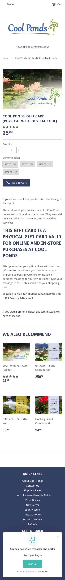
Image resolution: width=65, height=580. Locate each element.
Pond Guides (32, 500)
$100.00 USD (44, 164)
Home (5, 58)
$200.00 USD (11, 172)
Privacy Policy (33, 514)
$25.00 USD (10, 164)
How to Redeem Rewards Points (32, 495)
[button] (11, 127)
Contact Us (32, 485)
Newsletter (32, 505)
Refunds (32, 524)
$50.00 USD (27, 164)
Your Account (32, 509)
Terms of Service (32, 519)
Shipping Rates (32, 490)
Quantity (7, 144)
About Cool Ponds (32, 480)
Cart (59, 4)
